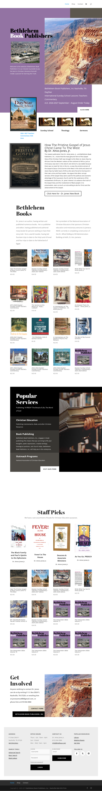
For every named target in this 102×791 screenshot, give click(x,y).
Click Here (84, 110)
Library (76, 737)
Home (67, 4)
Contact (80, 4)
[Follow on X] (82, 753)
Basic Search (13, 755)
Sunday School (46, 130)
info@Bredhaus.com (59, 743)
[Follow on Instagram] (88, 753)
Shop (73, 4)
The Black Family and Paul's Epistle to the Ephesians (19, 555)
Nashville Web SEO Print (58, 788)
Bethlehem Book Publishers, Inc (29, 714)
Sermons (84, 130)
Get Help (77, 743)
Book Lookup (13, 758)
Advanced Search (14, 753)
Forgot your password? (36, 762)
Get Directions (13, 743)
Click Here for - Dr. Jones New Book (63, 193)
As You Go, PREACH (83, 556)
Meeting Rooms (79, 740)
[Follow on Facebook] (77, 753)
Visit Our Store (49, 469)
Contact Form (37, 708)
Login (40, 767)
